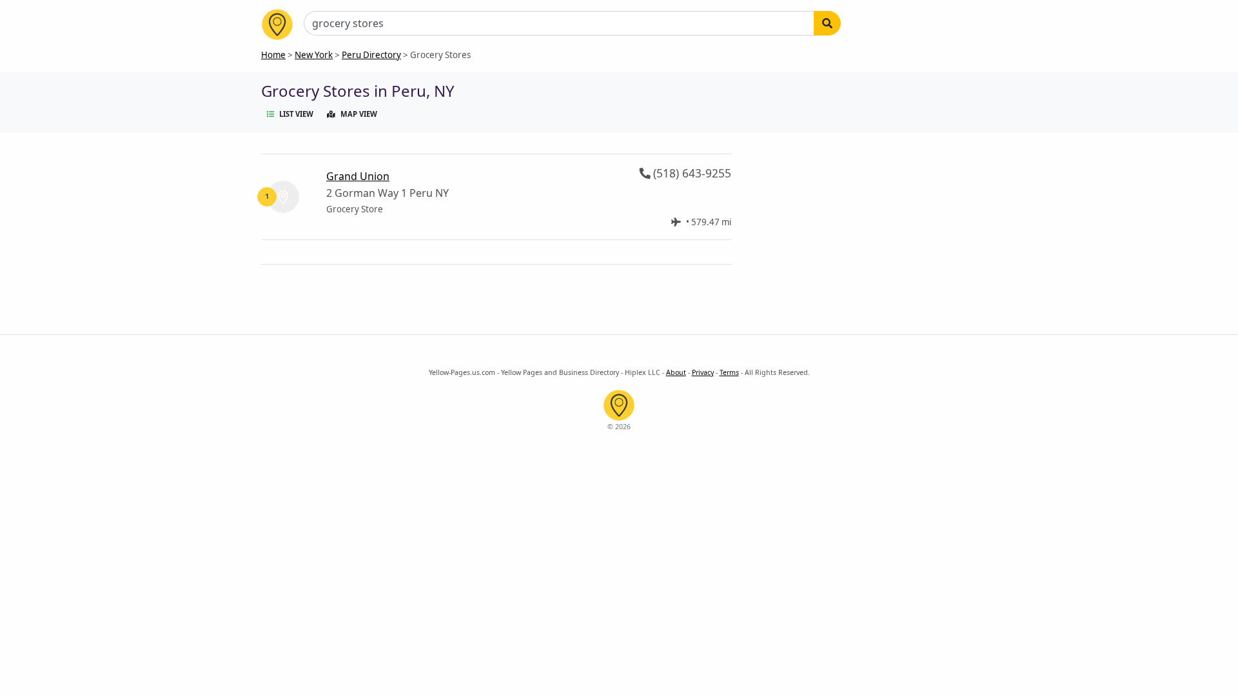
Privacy (703, 372)
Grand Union (357, 176)
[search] (827, 23)
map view (358, 114)
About (676, 372)
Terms (729, 372)
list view (296, 114)
